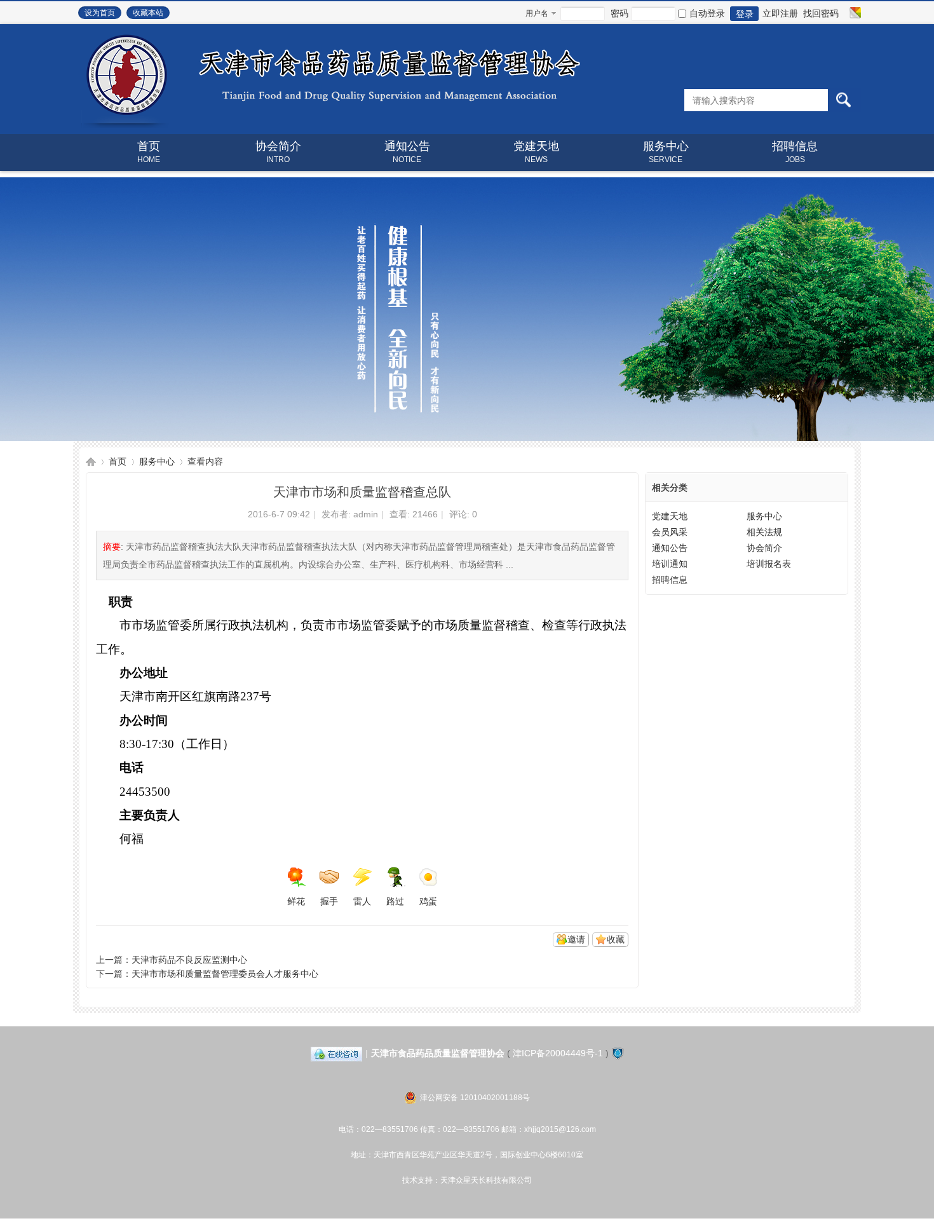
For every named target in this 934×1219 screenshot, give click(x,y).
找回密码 (821, 13)
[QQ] (336, 1053)
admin (365, 514)
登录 (745, 14)
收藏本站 (148, 12)
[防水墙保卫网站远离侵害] (617, 1053)
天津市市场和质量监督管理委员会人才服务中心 (225, 974)
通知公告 (407, 152)
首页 (148, 152)
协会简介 (278, 152)
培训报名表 (769, 564)
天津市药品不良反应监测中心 (189, 960)
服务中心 (666, 152)
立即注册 (780, 13)
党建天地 (536, 152)
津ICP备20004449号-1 (558, 1053)
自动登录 (707, 13)
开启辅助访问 (843, 12)
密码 (619, 13)
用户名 (536, 13)
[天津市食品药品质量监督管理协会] (329, 124)
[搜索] (844, 100)
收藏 (616, 939)
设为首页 (100, 12)
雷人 (362, 901)
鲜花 (296, 901)
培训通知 (669, 564)
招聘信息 (795, 152)
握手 (329, 901)
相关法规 (764, 532)
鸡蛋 (428, 901)
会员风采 (669, 532)
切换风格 (853, 12)
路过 (395, 901)
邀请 (576, 939)
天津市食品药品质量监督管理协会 (91, 462)
